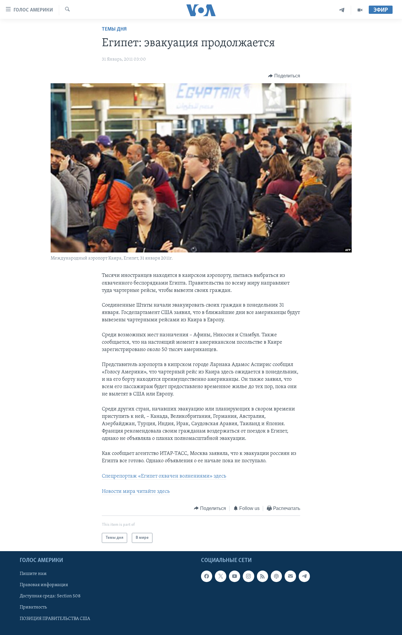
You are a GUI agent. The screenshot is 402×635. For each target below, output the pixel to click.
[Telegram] (342, 10)
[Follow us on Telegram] (304, 576)
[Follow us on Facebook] (206, 576)
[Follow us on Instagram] (248, 576)
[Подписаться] (290, 576)
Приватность (33, 607)
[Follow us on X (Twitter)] (220, 576)
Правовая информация (44, 585)
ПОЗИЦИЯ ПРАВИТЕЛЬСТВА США (55, 618)
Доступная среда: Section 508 (50, 596)
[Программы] (360, 10)
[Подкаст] (276, 576)
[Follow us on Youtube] (234, 576)
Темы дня (114, 29)
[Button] (284, 76)
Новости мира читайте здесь (136, 491)
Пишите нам (33, 573)
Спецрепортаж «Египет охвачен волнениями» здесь (164, 476)
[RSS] (262, 576)
